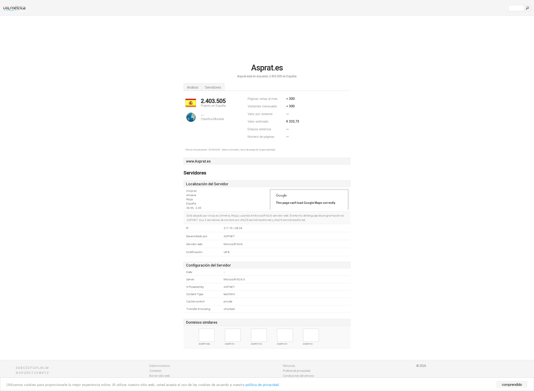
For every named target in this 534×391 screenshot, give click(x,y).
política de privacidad (262, 384)
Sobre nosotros (159, 365)
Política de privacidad (296, 370)
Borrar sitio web (159, 375)
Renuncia (289, 365)
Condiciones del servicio (298, 375)
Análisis (192, 87)
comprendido (512, 384)
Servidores (213, 87)
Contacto (155, 370)
